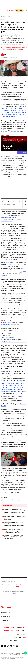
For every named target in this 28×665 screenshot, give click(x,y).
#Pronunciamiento (8, 262)
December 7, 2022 (6, 221)
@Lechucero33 (5, 324)
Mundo (8, 16)
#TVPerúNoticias (6, 322)
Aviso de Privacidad (6, 650)
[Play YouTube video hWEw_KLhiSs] (14, 459)
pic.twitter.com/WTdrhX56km (9, 217)
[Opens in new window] (5, 646)
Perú (3, 499)
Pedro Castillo (10, 499)
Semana (3, 16)
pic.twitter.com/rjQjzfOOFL (19, 272)
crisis (17, 499)
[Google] (2, 646)
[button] (14, 459)
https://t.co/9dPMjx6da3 (8, 337)
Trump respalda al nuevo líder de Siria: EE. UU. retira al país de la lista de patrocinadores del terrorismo (11, 203)
